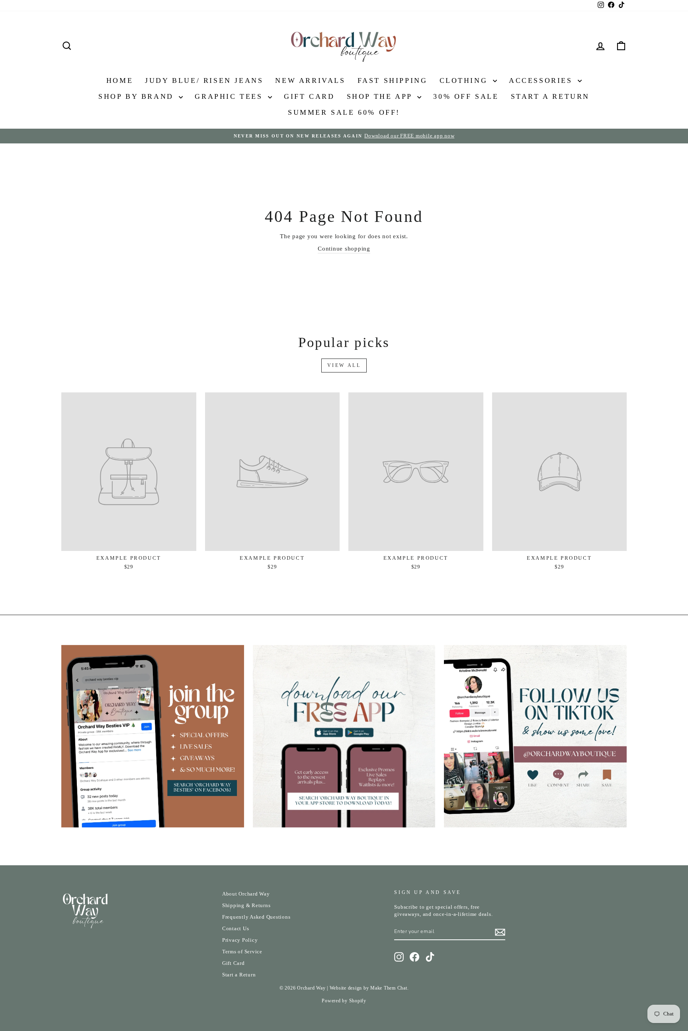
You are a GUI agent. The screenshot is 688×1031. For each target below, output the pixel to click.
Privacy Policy (240, 940)
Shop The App (381, 96)
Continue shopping (344, 248)
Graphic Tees (230, 96)
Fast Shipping (393, 80)
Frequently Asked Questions (256, 917)
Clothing (465, 80)
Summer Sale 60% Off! (344, 112)
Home (119, 80)
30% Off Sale (465, 96)
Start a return (550, 96)
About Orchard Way (246, 894)
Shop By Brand (137, 96)
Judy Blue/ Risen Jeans (204, 80)
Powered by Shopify (344, 1001)
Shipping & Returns (246, 905)
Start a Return (239, 975)
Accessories (542, 80)
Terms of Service (242, 952)
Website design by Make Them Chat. (369, 988)
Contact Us (235, 928)
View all (344, 365)
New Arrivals (310, 80)
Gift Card (309, 96)
